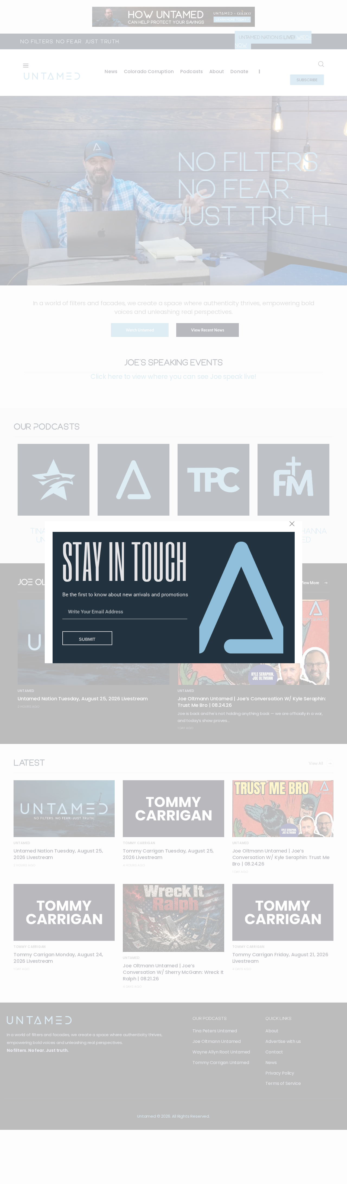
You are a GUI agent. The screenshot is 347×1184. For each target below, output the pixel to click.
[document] (173, 592)
